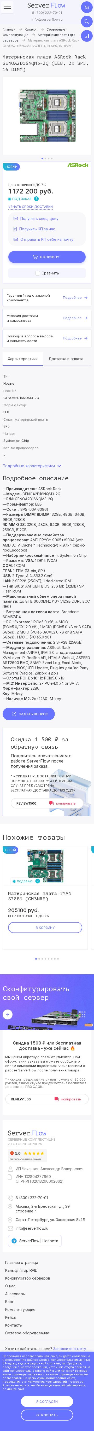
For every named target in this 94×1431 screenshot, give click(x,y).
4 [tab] (51, 158)
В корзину (49, 257)
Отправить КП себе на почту (46, 239)
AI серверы (15, 1294)
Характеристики (23, 358)
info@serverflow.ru (47, 19)
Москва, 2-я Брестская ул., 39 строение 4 (43, 1208)
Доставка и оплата (66, 358)
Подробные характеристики (29, 466)
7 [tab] (55, 959)
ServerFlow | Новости (38, 1241)
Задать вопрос (33, 714)
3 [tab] (48, 158)
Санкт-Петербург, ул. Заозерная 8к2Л (50, 1219)
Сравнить (50, 273)
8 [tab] (58, 959)
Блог (9, 1301)
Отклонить (47, 1415)
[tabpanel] (47, 116)
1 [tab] (42, 158)
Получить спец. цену (39, 218)
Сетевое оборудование (27, 1333)
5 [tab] (48, 959)
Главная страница (21, 1262)
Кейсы (10, 1317)
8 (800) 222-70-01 (47, 12)
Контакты (13, 1325)
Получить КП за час (37, 229)
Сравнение (87, 36)
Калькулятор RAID (21, 1270)
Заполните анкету (69, 1348)
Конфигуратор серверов (27, 1278)
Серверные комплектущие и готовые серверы (31, 1141)
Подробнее (72, 298)
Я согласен (47, 1401)
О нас (10, 1286)
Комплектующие (20, 1309)
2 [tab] (45, 158)
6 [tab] (51, 959)
